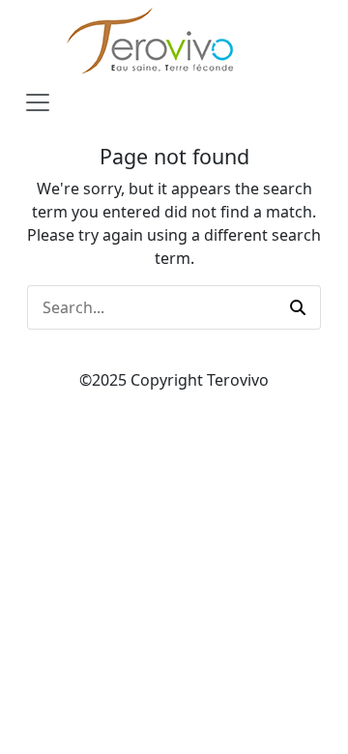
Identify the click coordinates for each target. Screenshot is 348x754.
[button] (297, 307)
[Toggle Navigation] (38, 102)
